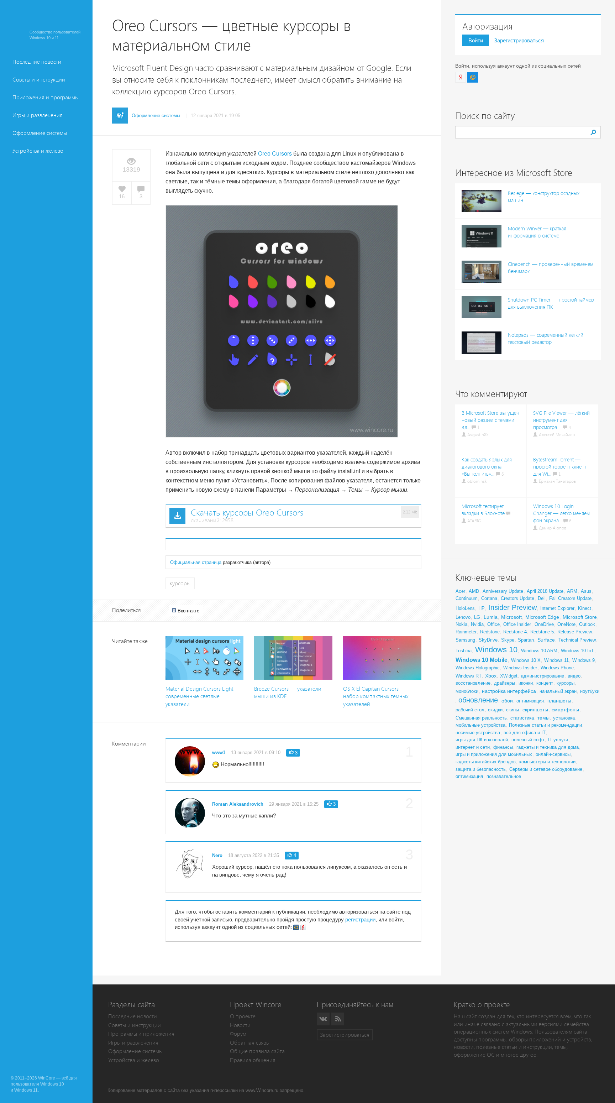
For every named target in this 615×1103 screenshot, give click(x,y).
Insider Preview (512, 607)
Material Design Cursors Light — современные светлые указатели (203, 696)
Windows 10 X (526, 660)
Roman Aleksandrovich (237, 804)
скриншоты (535, 709)
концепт (544, 683)
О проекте (243, 1016)
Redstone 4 (515, 631)
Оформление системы (39, 133)
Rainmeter (466, 631)
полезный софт (528, 739)
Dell (542, 598)
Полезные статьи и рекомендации (545, 725)
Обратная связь (249, 1042)
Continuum (467, 598)
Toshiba (464, 650)
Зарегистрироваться (519, 40)
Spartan (526, 640)
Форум (238, 1033)
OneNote (566, 624)
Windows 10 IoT (577, 650)
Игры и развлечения (37, 115)
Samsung (465, 640)
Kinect (584, 608)
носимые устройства (478, 732)
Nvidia (477, 624)
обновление (478, 700)
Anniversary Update (503, 591)
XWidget (508, 676)
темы (543, 718)
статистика (522, 718)
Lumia (491, 617)
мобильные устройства (480, 725)
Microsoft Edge (542, 617)
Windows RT (469, 676)
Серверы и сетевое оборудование (545, 769)
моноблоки (467, 691)
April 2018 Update (545, 591)
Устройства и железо (37, 150)
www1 (218, 752)
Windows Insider (520, 667)
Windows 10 (496, 649)
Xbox (490, 676)
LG (477, 617)
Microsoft (511, 617)
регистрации (360, 919)
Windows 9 (583, 660)
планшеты (559, 701)
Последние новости (36, 61)
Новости (240, 1025)
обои (507, 701)
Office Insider (517, 624)
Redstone (490, 631)
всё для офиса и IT (525, 732)
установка (564, 718)
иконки (526, 683)
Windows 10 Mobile (482, 660)
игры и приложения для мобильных (494, 754)
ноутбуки (589, 691)
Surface (546, 640)
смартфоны (565, 709)
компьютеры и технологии (547, 761)
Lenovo (463, 617)
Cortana (489, 598)
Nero (217, 855)
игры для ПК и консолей (482, 739)
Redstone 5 (542, 631)
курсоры (180, 583)
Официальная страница (195, 562)
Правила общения (252, 1060)
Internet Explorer (557, 608)
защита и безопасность (481, 769)
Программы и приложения (141, 1033)
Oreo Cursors (275, 154)
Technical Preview (577, 640)
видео (574, 676)
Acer (460, 591)
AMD (474, 591)
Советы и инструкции (38, 79)
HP (481, 608)
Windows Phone (557, 667)
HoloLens (465, 608)
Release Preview (574, 631)
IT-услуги (558, 739)
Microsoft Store (580, 617)
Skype (507, 640)
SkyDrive (488, 640)
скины (512, 709)
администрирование (542, 676)
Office (493, 624)
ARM (572, 591)
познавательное (504, 776)
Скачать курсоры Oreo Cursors (247, 512)
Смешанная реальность (481, 718)
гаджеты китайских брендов (486, 761)
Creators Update (517, 598)
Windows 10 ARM (539, 650)
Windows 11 (556, 660)
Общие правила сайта (257, 1051)
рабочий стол (470, 709)
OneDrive (544, 624)
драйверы (504, 683)
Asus (586, 591)
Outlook (587, 624)
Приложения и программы (45, 97)
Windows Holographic (478, 667)
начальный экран (558, 691)
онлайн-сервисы (553, 754)
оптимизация (530, 701)
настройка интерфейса (509, 691)
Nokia (461, 624)
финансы (503, 747)
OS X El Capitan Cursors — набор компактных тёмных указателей (376, 696)
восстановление (473, 683)
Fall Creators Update (570, 598)
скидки (495, 709)
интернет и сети (473, 747)
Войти (475, 40)
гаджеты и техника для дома (547, 747)
